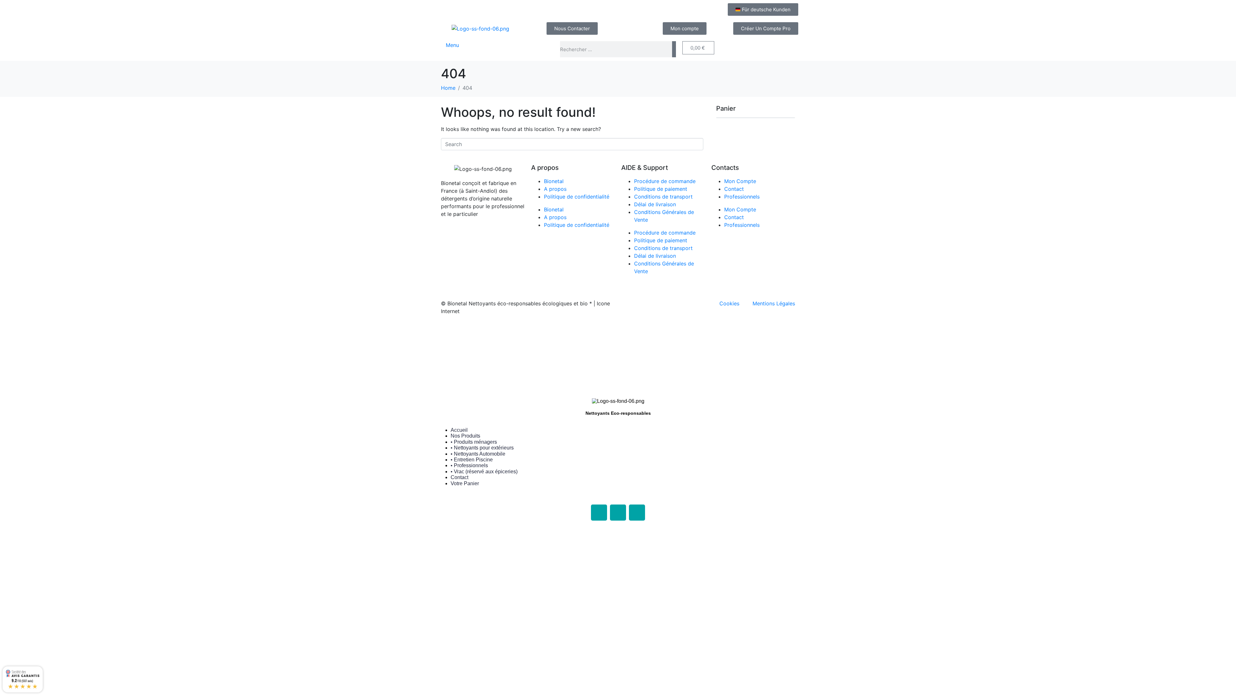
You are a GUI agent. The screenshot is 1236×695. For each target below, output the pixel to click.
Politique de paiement (660, 189)
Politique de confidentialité (576, 196)
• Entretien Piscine (472, 459)
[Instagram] (618, 513)
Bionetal (554, 181)
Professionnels (742, 196)
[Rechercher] (674, 49)
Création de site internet (532, 332)
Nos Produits (465, 436)
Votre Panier (465, 483)
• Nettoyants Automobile (478, 454)
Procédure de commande (665, 181)
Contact (734, 189)
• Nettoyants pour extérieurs (482, 447)
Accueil (459, 430)
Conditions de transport (663, 196)
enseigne (580, 332)
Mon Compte (740, 181)
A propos (555, 189)
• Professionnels (469, 465)
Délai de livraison (655, 204)
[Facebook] (599, 513)
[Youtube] (637, 513)
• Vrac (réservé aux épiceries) (484, 471)
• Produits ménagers (474, 442)
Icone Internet (480, 332)
